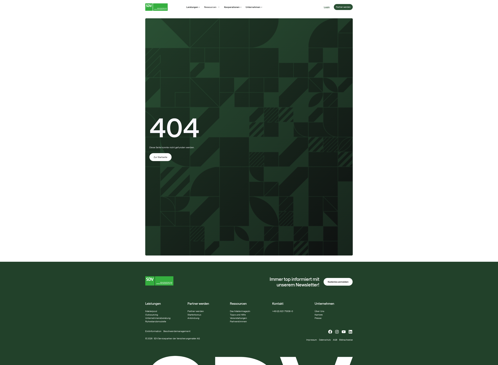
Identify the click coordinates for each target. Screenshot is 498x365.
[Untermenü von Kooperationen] (241, 7)
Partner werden (343, 7)
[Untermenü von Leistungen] (199, 7)
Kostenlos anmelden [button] (338, 281)
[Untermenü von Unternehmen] (261, 7)
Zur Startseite (160, 157)
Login (327, 7)
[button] (212, 7)
